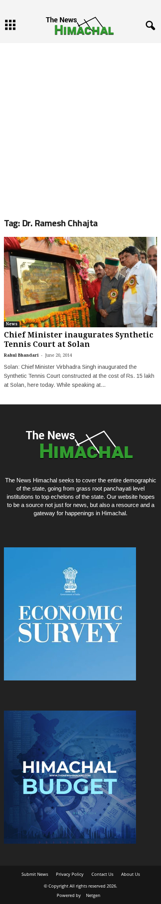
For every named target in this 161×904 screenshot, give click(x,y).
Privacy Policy (70, 874)
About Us (130, 874)
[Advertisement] (80, 123)
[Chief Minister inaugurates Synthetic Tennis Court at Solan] (80, 282)
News (12, 324)
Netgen (93, 895)
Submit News (34, 874)
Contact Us (102, 874)
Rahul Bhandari (21, 355)
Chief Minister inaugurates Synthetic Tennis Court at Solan (78, 339)
